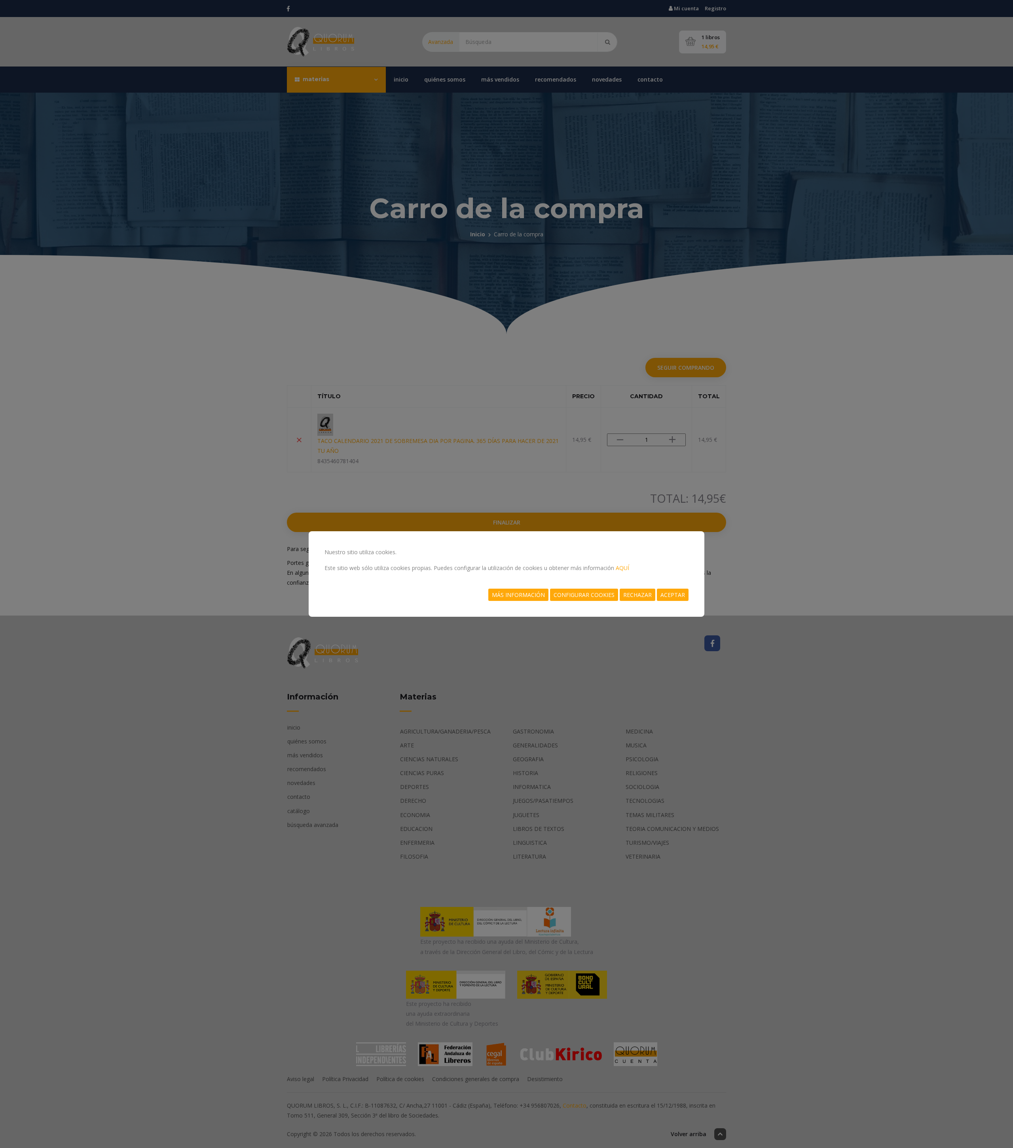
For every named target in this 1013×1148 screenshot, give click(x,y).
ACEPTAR (672, 595)
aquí (622, 568)
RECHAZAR (637, 595)
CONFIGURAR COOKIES (584, 595)
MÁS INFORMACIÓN (518, 595)
